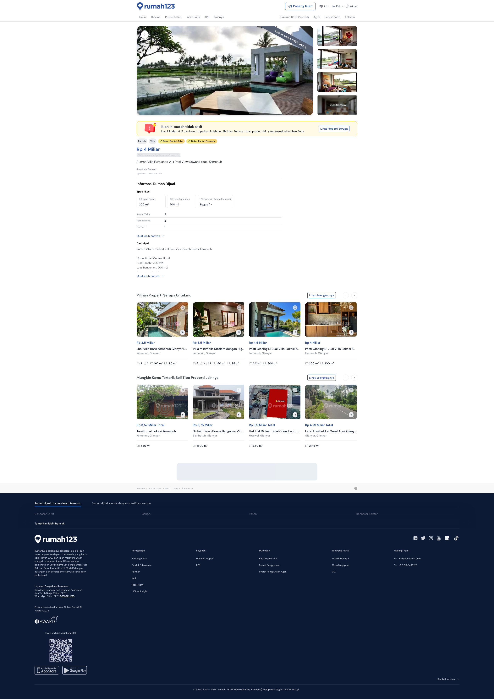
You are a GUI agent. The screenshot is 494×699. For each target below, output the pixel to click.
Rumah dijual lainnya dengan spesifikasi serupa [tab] (121, 503)
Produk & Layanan (141, 565)
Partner (136, 571)
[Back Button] (145, 35)
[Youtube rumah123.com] (438, 538)
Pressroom (137, 584)
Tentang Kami (139, 558)
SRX (334, 571)
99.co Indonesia (340, 558)
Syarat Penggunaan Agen (273, 571)
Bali (167, 488)
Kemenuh (188, 488)
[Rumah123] (156, 6)
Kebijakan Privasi (268, 558)
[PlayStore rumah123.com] (74, 670)
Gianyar (176, 488)
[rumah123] (56, 540)
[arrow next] (354, 295)
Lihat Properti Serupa (334, 128)
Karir (134, 578)
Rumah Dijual (155, 488)
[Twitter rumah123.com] (423, 538)
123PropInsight (140, 591)
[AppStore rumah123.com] (47, 670)
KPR (198, 565)
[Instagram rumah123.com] (431, 538)
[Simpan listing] (182, 307)
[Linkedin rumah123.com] (447, 538)
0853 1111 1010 (67, 596)
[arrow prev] (346, 295)
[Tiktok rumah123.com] (456, 538)
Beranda (141, 488)
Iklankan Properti (205, 558)
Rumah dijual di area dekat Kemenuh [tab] (58, 503)
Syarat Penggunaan (269, 565)
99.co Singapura (340, 565)
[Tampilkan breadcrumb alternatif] (355, 488)
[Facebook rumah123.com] (415, 538)
